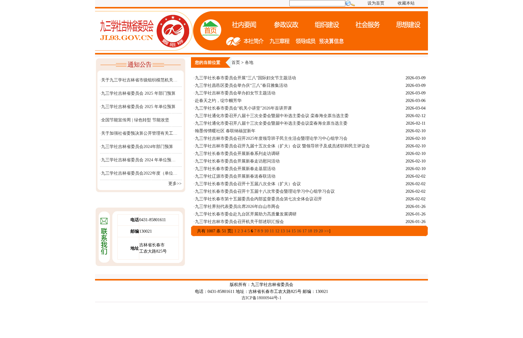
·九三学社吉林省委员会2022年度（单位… (138, 173)
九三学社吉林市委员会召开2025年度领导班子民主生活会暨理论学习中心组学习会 (271, 138)
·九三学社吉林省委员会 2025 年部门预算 (138, 93)
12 (277, 231)
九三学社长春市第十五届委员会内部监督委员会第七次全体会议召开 (258, 199)
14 (288, 231)
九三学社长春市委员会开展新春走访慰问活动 (237, 161)
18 (310, 231)
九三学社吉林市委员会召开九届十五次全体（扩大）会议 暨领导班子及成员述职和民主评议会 (282, 146)
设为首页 (375, 3)
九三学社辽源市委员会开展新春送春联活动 (235, 176)
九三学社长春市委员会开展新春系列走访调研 (237, 153)
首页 (236, 62)
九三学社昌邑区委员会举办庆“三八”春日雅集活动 (241, 85)
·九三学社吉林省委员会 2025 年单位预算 (138, 106)
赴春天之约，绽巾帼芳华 (218, 100)
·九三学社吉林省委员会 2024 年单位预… (138, 160)
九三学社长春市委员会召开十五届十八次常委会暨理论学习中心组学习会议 (265, 191)
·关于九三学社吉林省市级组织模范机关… (138, 80)
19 (315, 231)
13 (283, 231)
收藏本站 (406, 3)
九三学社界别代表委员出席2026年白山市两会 (237, 206)
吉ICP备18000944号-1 (261, 298)
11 (272, 231)
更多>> (175, 183)
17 (304, 231)
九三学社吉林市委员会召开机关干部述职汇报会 (239, 221)
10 (266, 231)
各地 (249, 62)
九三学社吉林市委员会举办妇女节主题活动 (235, 93)
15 (293, 231)
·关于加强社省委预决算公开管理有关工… (138, 133)
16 (299, 231)
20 (321, 231)
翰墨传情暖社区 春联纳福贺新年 (225, 131)
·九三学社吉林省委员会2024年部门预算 (136, 146)
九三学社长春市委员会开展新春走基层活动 (235, 168)
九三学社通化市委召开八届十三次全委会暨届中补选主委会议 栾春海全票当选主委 (272, 115)
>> (326, 231)
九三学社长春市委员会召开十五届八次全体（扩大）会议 (248, 184)
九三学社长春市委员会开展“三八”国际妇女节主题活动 (246, 78)
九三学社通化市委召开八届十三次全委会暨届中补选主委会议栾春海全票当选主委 (271, 123)
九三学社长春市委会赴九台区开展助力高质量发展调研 (246, 214)
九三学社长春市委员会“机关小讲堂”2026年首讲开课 (243, 108)
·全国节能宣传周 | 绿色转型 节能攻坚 (134, 120)
